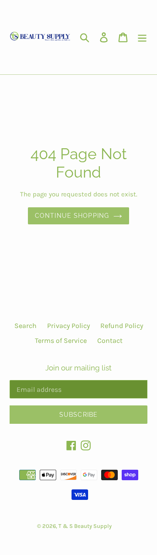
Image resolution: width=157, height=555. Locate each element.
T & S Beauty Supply (85, 526)
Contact (110, 340)
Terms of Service (61, 340)
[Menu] (142, 37)
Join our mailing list (78, 367)
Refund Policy (121, 325)
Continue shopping (72, 215)
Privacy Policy (68, 325)
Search (25, 325)
